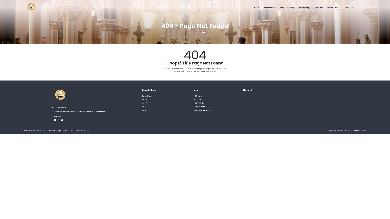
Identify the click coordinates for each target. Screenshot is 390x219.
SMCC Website (198, 103)
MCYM (144, 99)
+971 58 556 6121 (60, 107)
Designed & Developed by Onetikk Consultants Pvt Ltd (347, 131)
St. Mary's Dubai (199, 106)
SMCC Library (198, 96)
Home (186, 33)
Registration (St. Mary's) (202, 110)
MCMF (144, 103)
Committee (146, 96)
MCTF (144, 106)
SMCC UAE (197, 99)
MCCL (144, 110)
